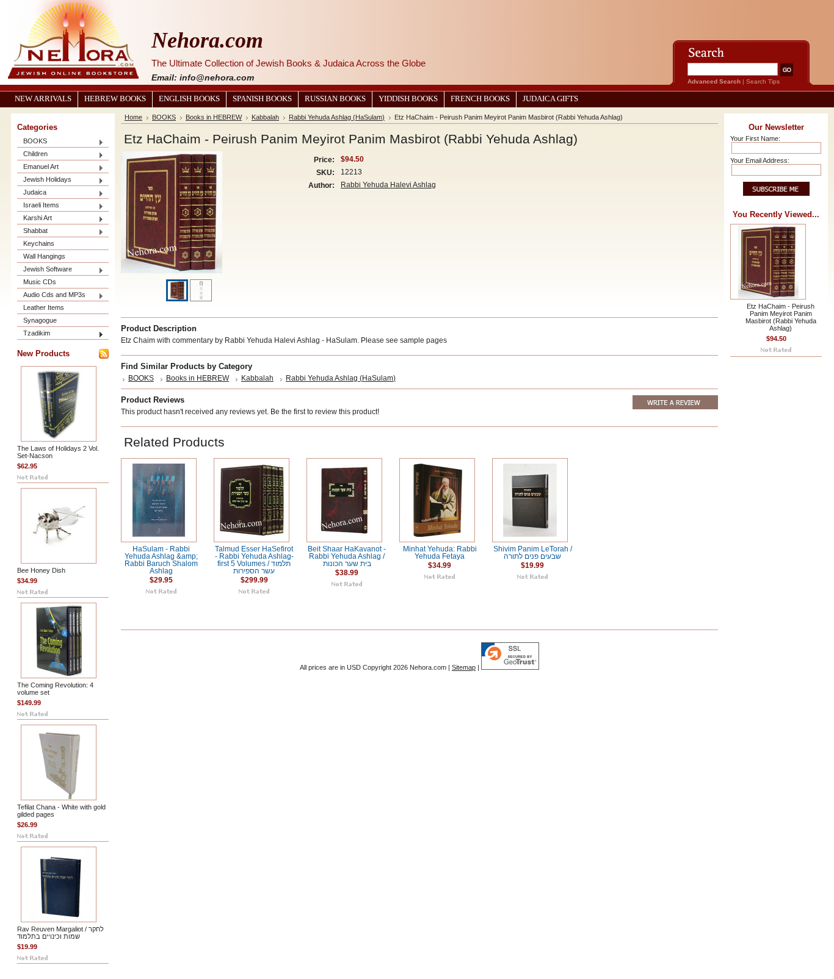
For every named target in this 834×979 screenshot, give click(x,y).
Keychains (38, 243)
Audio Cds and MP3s (51, 295)
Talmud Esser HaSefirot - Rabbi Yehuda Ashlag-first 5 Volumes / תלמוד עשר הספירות (254, 560)
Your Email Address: (759, 160)
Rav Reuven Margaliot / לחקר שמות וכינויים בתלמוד (60, 932)
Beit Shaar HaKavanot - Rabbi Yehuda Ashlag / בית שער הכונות (347, 556)
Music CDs (39, 281)
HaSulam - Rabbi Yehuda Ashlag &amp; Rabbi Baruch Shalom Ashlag (161, 560)
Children (32, 154)
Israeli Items (38, 205)
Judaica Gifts (550, 99)
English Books (189, 99)
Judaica (31, 193)
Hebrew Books (115, 99)
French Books (480, 99)
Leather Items (43, 307)
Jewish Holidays (44, 180)
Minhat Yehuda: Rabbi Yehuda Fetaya (440, 552)
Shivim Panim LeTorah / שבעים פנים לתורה (532, 552)
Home (133, 117)
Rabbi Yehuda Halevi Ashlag (388, 185)
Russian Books (335, 99)
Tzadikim (33, 334)
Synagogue (40, 320)
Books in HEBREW (214, 117)
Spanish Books (262, 99)
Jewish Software (44, 269)
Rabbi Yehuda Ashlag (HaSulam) (337, 117)
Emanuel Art (38, 167)
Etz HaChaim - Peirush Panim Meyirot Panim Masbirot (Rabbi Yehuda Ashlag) (780, 317)
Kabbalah (265, 117)
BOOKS (32, 141)
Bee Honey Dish (41, 570)
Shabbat (32, 231)
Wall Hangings (44, 256)
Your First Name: (755, 138)
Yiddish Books (408, 99)
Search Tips (763, 81)
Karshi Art (34, 218)
